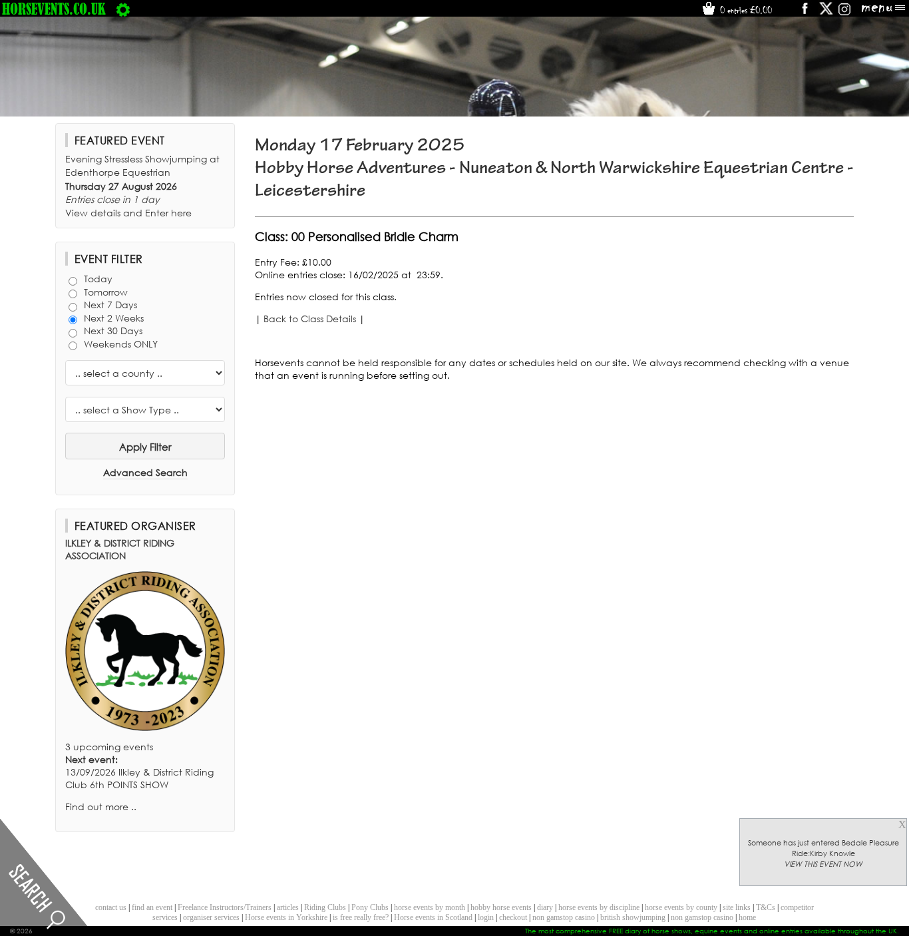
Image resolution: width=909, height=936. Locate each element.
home (747, 917)
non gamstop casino (563, 917)
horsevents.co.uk (54, 8)
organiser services (211, 917)
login (486, 917)
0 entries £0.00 (744, 10)
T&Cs (765, 907)
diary (545, 907)
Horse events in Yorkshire (286, 917)
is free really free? (361, 917)
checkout (513, 917)
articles (288, 907)
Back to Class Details (310, 318)
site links (737, 907)
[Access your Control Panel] (123, 8)
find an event (152, 907)
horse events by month (429, 907)
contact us (110, 907)
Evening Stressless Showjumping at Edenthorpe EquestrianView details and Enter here (142, 185)
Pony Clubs (370, 907)
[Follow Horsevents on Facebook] (804, 13)
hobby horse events (501, 907)
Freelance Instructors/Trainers (225, 907)
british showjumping (632, 917)
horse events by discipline (598, 907)
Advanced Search (145, 472)
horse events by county (681, 907)
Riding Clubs (325, 907)
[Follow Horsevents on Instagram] (844, 13)
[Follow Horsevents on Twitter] (826, 13)
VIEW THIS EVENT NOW (823, 864)
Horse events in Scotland (433, 917)
